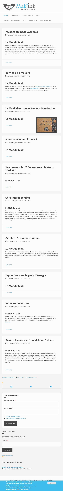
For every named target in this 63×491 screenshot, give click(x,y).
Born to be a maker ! (17, 73)
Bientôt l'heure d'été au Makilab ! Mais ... (30, 340)
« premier (4, 377)
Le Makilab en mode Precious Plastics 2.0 (30, 108)
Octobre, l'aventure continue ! (23, 238)
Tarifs (38, 15)
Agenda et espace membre (12, 20)
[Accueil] (31, 7)
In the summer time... (18, 303)
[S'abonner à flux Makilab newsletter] (31, 456)
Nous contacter (45, 20)
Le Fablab (14, 15)
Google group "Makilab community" (12, 467)
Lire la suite (9, 62)
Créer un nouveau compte (13, 416)
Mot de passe (8, 408)
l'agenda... (7, 322)
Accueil (6, 15)
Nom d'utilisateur (10, 400)
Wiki (24, 20)
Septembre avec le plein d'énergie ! (26, 275)
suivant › (29, 377)
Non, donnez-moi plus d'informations (17, 489)
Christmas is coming (17, 197)
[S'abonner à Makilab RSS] (31, 382)
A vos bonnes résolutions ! (21, 139)
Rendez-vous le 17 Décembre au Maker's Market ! (29, 169)
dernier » (34, 377)
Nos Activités (26, 15)
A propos (31, 20)
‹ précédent (11, 377)
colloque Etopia (34, 88)
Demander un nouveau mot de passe (16, 418)
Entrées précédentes (7, 455)
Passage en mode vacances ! (22, 32)
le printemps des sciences (43, 86)
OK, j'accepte (52, 483)
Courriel (5, 440)
